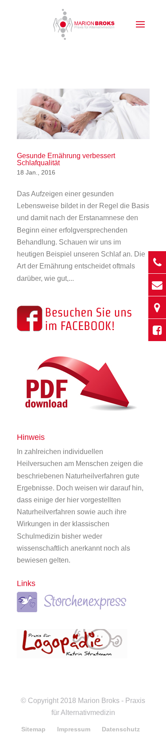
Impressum (73, 729)
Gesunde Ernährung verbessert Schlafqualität (66, 159)
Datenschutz (121, 729)
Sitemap (33, 729)
